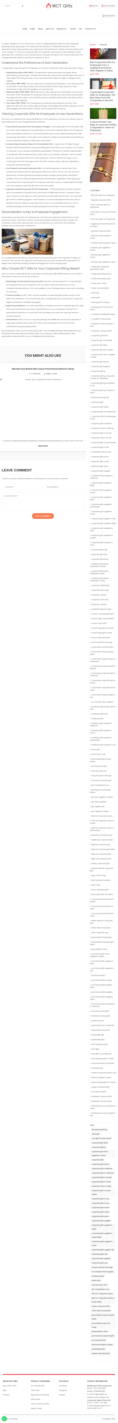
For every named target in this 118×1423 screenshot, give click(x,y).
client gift (95, 293)
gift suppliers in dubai (99, 811)
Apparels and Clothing (40, 1395)
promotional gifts (98, 975)
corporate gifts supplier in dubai (102, 1227)
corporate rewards (98, 595)
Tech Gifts (35, 1390)
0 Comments (35, 374)
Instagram (63, 1390)
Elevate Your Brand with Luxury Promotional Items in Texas (43, 368)
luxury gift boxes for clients (102, 894)
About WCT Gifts (9, 1386)
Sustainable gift (97, 1035)
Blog (4, 1390)
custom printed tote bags (101, 642)
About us (50, 29)
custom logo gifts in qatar (101, 633)
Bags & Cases (36, 1408)
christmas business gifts (101, 278)
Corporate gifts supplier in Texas (102, 1243)
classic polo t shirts (99, 283)
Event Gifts (96, 1280)
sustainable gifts (98, 1039)
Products (61, 29)
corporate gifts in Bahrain (101, 423)
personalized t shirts (99, 949)
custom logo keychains (100, 637)
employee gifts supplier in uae (103, 745)
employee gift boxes (99, 714)
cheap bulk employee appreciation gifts (99, 268)
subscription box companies (102, 1025)
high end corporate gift (100, 844)
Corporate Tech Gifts (100, 599)
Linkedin (62, 1395)
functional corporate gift (101, 780)
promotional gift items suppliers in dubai (100, 955)
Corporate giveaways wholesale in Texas (99, 579)
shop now (103, 152)
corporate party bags (100, 590)
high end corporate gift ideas (103, 849)
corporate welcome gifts (101, 609)
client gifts (95, 297)
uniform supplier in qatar (101, 1077)
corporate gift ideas (99, 345)
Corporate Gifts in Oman (101, 438)
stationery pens (97, 1020)
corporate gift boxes (99, 335)
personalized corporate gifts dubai (103, 1317)
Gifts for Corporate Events (101, 816)
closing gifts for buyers (100, 302)
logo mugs (95, 885)
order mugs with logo (99, 932)
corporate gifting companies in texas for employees (102, 377)
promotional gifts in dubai (101, 980)
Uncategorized (97, 1068)
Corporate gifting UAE (100, 397)
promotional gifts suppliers (102, 992)
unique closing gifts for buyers (103, 1082)
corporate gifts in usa (100, 1203)
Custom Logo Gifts (98, 623)
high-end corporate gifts (101, 859)
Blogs (73, 29)
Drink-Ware (35, 1399)
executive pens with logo (101, 776)
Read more (43, 446)
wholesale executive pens (101, 1101)
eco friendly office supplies (102, 702)
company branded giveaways (103, 314)
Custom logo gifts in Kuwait (102, 628)
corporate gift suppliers (100, 366)
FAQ (80, 29)
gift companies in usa (100, 785)
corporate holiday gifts (100, 585)
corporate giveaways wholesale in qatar (99, 572)
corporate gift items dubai (102, 350)
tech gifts (95, 1049)
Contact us (90, 29)
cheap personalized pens (101, 274)
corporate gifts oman (100, 457)
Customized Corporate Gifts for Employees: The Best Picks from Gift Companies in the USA (102, 96)
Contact (6, 1395)
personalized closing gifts (101, 937)
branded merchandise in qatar (103, 243)
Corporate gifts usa (99, 1263)
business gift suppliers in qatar (103, 262)
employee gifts (97, 718)
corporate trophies (98, 604)
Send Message (110, 16)
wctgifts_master (51, 374)
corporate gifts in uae (100, 1199)
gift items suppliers (99, 802)
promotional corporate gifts (103, 1336)
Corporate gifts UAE (99, 550)
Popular (103, 45)
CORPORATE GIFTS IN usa (101, 452)
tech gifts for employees (101, 1054)
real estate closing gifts (100, 1016)
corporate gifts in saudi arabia (103, 442)
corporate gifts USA (99, 554)
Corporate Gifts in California (102, 428)
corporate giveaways (99, 559)
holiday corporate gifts (100, 863)
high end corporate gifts (101, 854)
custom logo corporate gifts (102, 618)
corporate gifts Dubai (100, 407)
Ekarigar (15, 1419)
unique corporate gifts (100, 1087)
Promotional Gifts (99, 1340)
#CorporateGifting (99, 1129)
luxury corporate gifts (100, 889)
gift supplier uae (97, 806)
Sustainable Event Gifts (100, 1030)
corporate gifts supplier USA (103, 1250)
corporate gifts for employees (103, 411)
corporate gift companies (101, 340)
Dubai (32, 29)
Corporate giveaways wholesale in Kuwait (99, 565)
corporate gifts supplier (100, 471)
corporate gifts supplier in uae (103, 519)
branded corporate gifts (101, 231)
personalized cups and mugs (101, 1325)
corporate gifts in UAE (100, 447)
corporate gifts (97, 402)
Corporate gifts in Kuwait (101, 433)
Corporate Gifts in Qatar (101, 1186)
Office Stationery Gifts (40, 1404)
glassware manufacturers (101, 835)
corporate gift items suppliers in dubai (100, 1153)
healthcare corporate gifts (102, 840)
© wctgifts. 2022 (108, 1419)
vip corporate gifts (98, 1092)
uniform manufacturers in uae (103, 1073)
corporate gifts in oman (101, 1182)
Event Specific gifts (99, 766)
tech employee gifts (99, 1044)
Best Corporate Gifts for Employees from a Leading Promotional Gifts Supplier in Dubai (102, 66)
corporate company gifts (101, 331)
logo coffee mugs (98, 875)
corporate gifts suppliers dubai (103, 523)
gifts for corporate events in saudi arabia (103, 1300)
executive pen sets (99, 771)
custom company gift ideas (102, 614)
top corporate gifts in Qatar (102, 1058)
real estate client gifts (100, 1011)
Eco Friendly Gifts (38, 1386)
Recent (93, 45)
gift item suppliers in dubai (102, 797)
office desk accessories (100, 928)
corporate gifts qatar (99, 466)
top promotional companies (102, 1063)
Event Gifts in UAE (98, 754)
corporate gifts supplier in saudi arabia (102, 1235)
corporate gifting (98, 371)
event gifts (95, 749)
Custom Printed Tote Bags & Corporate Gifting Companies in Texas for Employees (103, 126)
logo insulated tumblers (100, 880)
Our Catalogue (109, 6)
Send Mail (94, 6)
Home (24, 29)
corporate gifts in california (103, 1173)
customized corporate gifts (102, 647)
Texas (40, 29)
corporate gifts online (100, 461)
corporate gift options (100, 362)
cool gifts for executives (101, 319)
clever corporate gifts (100, 288)
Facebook (63, 1386)
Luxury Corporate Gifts (101, 1306)
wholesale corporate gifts (101, 1096)
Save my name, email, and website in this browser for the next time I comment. (36, 478)
